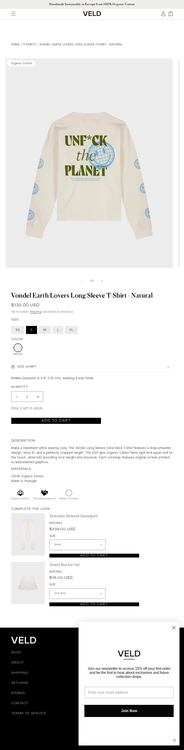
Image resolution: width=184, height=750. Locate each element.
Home (15, 44)
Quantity (19, 386)
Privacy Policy (60, 729)
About (17, 662)
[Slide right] (102, 281)
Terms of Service (28, 713)
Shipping (35, 312)
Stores (18, 693)
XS (18, 330)
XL (71, 330)
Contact (19, 703)
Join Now (129, 711)
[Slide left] (82, 281)
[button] (92, 367)
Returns (19, 683)
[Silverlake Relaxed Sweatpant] (28, 534)
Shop (16, 652)
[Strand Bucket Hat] (28, 583)
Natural (17, 354)
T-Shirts (29, 44)
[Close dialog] (174, 628)
